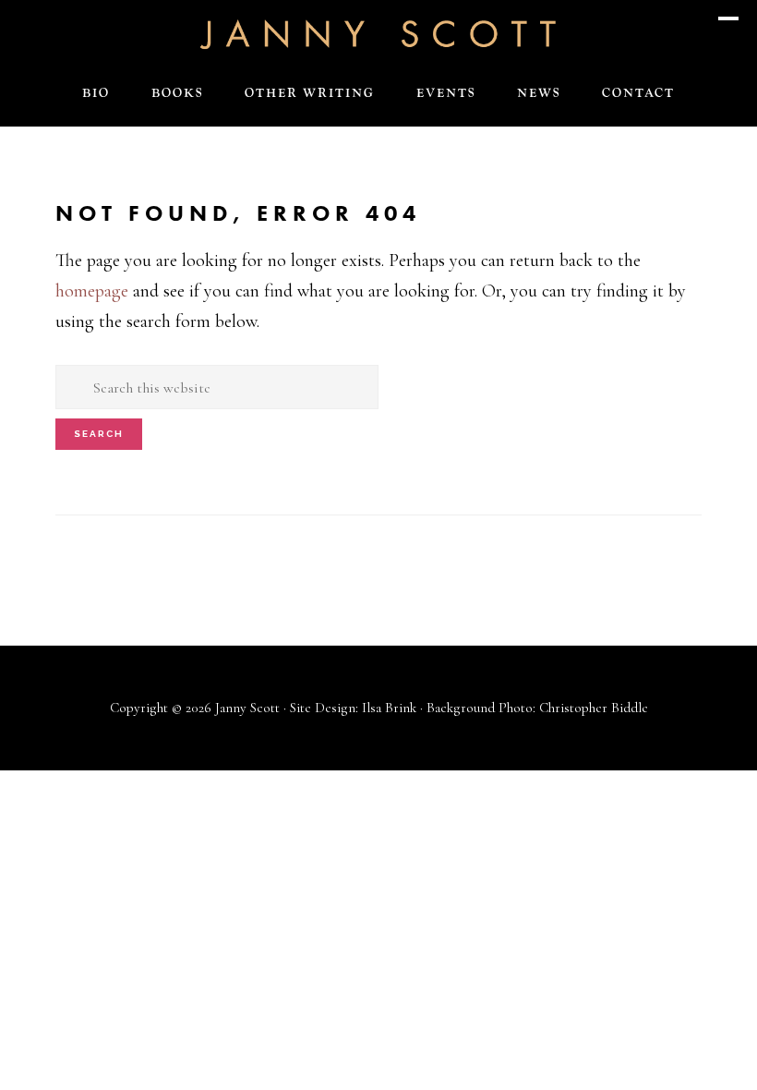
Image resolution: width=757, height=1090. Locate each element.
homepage (91, 291)
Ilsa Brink (389, 707)
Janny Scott (378, 33)
